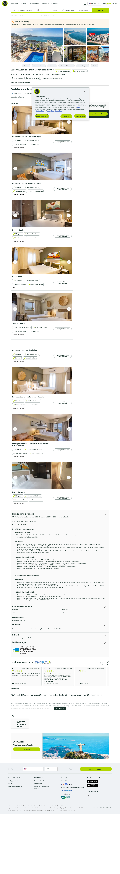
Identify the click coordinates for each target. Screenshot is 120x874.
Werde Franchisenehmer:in (41, 786)
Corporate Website (39, 781)
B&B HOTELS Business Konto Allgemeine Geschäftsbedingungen (42, 810)
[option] (42, 166)
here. (78, 107)
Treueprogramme (34, 3)
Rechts (15, 122)
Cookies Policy (40, 111)
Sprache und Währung (14, 769)
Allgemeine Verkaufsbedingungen (34, 805)
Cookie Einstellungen (13, 810)
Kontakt (10, 783)
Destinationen (14, 3)
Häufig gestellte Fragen (14, 781)
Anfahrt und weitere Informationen (20, 82)
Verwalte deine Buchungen (15, 786)
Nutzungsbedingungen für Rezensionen (63, 808)
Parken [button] (15, 634)
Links (69, 122)
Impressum (22, 810)
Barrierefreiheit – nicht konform (67, 810)
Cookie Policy (58, 111)
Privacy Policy (50, 111)
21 (105, 59)
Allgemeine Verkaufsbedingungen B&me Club (19, 808)
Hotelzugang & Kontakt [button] (23, 514)
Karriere (36, 788)
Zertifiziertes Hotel (19, 78)
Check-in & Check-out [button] (22, 606)
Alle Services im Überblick (17, 97)
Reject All (66, 116)
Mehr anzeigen (48, 681)
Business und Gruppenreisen (50, 3)
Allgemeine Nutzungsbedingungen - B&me (42, 808)
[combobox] (25, 10)
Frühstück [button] (16, 624)
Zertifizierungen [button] (19, 642)
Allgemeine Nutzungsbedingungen (16, 805)
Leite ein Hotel (38, 783)
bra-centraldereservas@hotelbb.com (53, 78)
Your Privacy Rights (42, 116)
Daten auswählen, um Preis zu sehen (92, 114)
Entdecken (27, 749)
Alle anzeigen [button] (15, 688)
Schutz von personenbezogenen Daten (53, 805)
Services (23, 3)
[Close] (85, 92)
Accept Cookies (80, 116)
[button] (69, 10)
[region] (60, 104)
